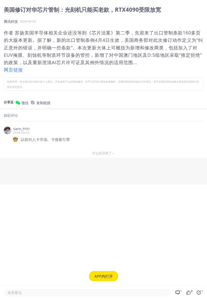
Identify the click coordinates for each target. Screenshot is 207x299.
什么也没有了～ (103, 153)
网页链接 (13, 70)
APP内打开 (103, 276)
